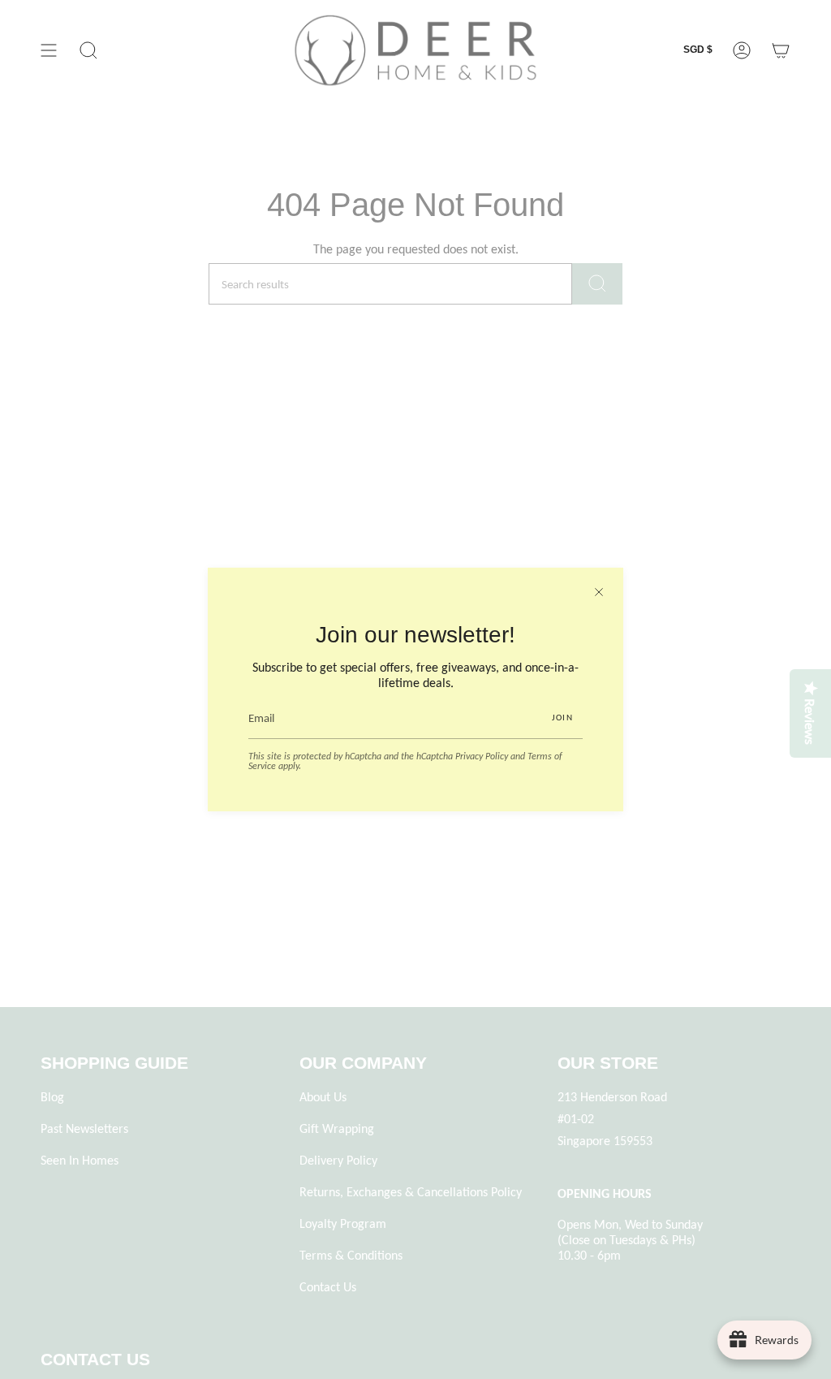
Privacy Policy (481, 756)
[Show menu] (49, 50)
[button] (88, 50)
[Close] (599, 592)
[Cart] (780, 50)
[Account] (741, 50)
